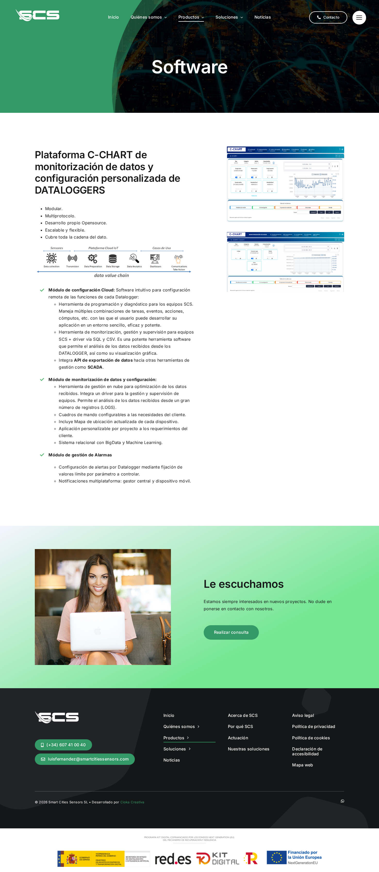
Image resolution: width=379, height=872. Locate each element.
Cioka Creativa (132, 802)
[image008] (285, 234)
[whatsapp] (342, 801)
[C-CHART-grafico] (285, 148)
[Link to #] (359, 18)
